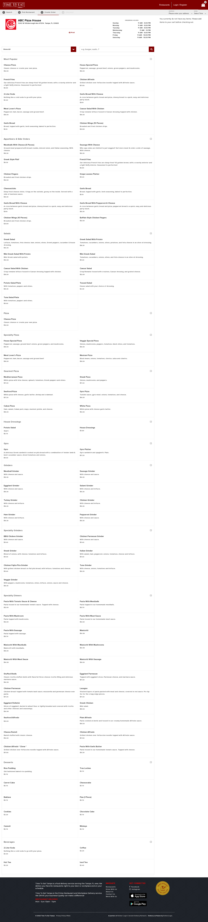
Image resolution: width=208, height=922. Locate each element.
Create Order (49, 12)
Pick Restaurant (27, 12)
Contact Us (110, 894)
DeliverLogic (167, 916)
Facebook (135, 887)
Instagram (135, 889)
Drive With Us (111, 889)
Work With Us (111, 896)
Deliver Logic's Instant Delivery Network (132, 916)
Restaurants (111, 887)
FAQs (69, 916)
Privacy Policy (61, 916)
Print (72, 32)
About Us (109, 892)
